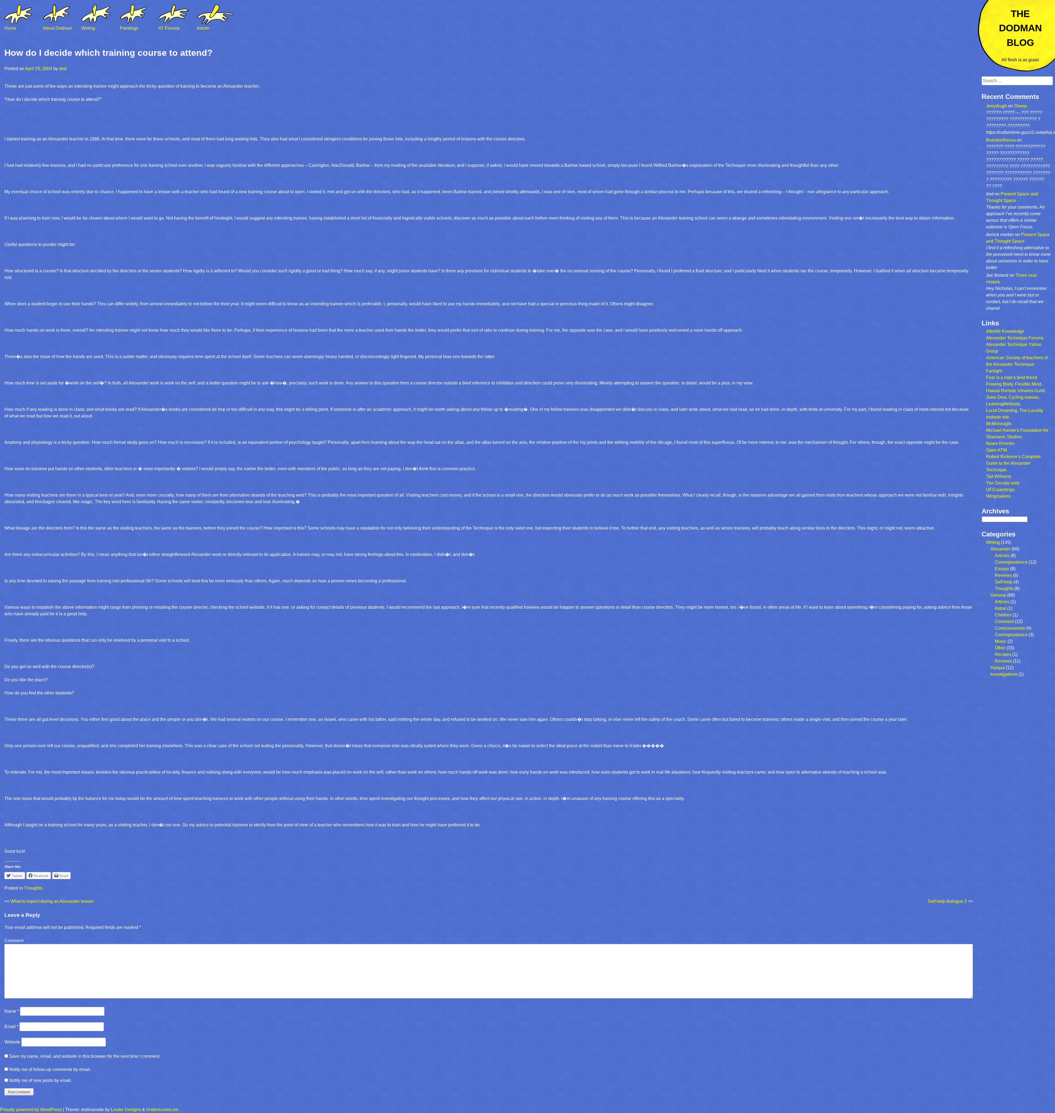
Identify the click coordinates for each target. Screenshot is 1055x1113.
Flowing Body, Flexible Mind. (1014, 384)
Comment (13, 940)
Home (10, 28)
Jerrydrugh (996, 106)
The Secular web (1002, 483)
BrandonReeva (1001, 140)
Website (12, 1042)
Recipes (1003, 654)
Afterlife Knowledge (1005, 331)
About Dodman (57, 28)
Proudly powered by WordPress (31, 1109)
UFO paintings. (1000, 489)
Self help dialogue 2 (947, 901)
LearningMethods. (1003, 404)
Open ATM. (997, 450)
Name (11, 1011)
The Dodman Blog (1020, 28)
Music (1000, 641)
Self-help (1003, 582)
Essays (1002, 568)
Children (1003, 615)
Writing (88, 28)
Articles (1002, 555)
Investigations (1003, 674)
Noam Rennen (1000, 443)
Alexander (1000, 549)
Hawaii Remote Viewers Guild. (1016, 390)
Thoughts (33, 888)
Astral (1000, 608)
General (998, 595)
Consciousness (1010, 628)
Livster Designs (126, 1109)
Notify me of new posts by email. (40, 1080)
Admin (203, 28)
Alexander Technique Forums (1014, 338)
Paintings (129, 28)
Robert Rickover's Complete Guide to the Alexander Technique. (1013, 463)
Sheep (1020, 106)
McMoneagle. (999, 423)
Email (11, 1026)
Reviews (1003, 575)
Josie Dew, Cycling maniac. (1013, 397)
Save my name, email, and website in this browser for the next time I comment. (84, 1056)
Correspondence (1011, 562)
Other (1000, 648)
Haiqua (997, 667)
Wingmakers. (999, 496)
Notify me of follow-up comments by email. (50, 1069)
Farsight (994, 371)
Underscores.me (162, 1109)
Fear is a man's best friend (1011, 377)
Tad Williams (998, 476)
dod (62, 68)
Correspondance (1011, 634)
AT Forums (169, 28)
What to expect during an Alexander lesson (52, 901)
